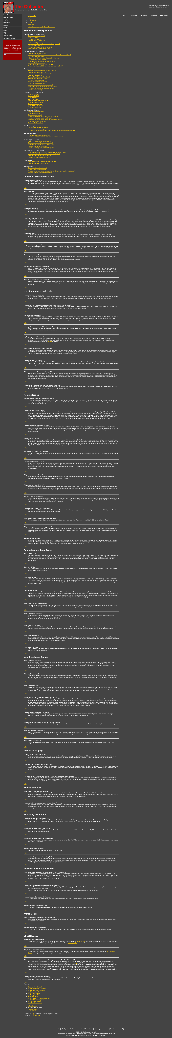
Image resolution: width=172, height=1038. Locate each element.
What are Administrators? (36, 111)
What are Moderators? (35, 113)
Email (5, 28)
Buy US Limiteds (8, 15)
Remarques (6, 22)
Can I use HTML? (33, 96)
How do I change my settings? (37, 53)
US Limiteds (133, 15)
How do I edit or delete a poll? (37, 78)
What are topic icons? (35, 107)
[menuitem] (30, 19)
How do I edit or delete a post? (37, 72)
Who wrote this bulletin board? (37, 168)
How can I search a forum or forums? (39, 141)
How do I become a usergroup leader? (40, 118)
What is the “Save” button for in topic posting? (42, 86)
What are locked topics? (35, 105)
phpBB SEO (36, 1015)
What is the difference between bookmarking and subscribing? (47, 152)
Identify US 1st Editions (69, 1029)
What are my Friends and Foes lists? (39, 135)
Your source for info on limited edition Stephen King (31, 10)
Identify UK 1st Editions (85, 1029)
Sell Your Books (7, 35)
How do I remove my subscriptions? (39, 157)
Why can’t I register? (34, 39)
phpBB (50, 341)
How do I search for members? (37, 146)
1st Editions (154, 15)
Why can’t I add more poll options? (39, 77)
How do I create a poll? (35, 75)
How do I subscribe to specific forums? (40, 155)
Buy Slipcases (7, 20)
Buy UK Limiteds (8, 17)
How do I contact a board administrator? (40, 172)
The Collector (29, 6)
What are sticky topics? (35, 104)
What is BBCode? (33, 94)
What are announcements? (36, 102)
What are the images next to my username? (42, 61)
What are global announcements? (38, 100)
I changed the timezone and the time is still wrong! (43, 58)
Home (124, 15)
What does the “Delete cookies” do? (39, 48)
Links (5, 30)
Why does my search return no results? (40, 143)
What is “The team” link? (35, 123)
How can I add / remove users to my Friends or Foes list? (46, 137)
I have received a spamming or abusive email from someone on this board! (51, 130)
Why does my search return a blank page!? (41, 144)
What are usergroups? (35, 115)
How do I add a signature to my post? (39, 74)
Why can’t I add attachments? (37, 82)
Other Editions (164, 15)
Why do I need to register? (36, 36)
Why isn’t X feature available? (37, 169)
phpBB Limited (80, 941)
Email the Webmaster (99, 1035)
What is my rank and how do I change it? (41, 64)
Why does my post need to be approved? (41, 88)
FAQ (4, 33)
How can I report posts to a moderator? (40, 85)
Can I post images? (34, 99)
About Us (57, 1029)
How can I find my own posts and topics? (41, 147)
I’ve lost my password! (35, 45)
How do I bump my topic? (36, 89)
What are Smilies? (33, 97)
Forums (5, 25)
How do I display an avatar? (36, 63)
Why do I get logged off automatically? (40, 47)
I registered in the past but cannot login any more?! (44, 44)
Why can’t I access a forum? (37, 80)
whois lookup (73, 963)
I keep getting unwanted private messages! (41, 129)
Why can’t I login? (33, 42)
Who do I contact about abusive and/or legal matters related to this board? (51, 171)
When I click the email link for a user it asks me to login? (45, 66)
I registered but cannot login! (37, 40)
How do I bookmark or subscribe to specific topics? (44, 154)
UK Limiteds (143, 15)
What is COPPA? (33, 37)
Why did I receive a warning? (37, 83)
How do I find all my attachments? (38, 163)
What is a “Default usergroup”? (37, 121)
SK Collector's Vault (9, 38)
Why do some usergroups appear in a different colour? (45, 119)
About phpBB (72, 943)
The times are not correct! (36, 56)
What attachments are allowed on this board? (42, 161)
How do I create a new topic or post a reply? (42, 70)
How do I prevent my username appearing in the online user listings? (49, 55)
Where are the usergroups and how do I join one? (43, 116)
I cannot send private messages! (38, 127)
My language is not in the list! (37, 59)
